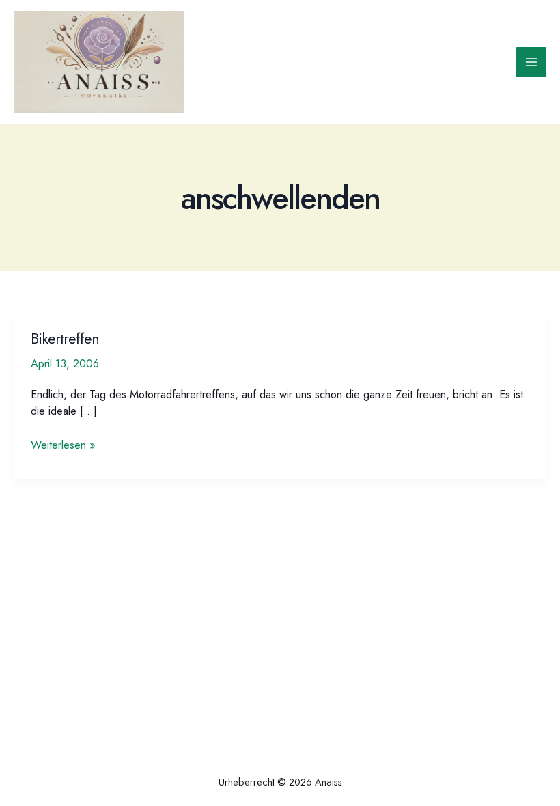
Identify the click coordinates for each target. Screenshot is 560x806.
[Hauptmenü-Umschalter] (531, 62)
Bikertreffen (65, 338)
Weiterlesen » (63, 444)
